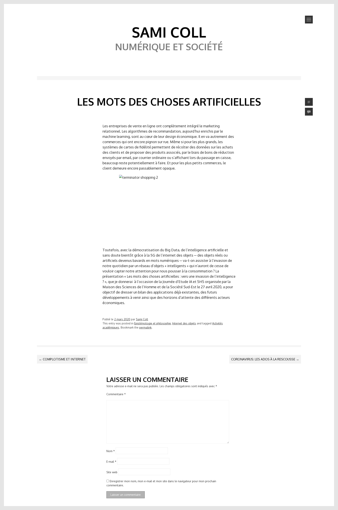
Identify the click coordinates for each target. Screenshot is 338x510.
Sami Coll (169, 32)
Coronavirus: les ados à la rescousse (265, 359)
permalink (145, 327)
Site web (111, 472)
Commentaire (116, 394)
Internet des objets (184, 323)
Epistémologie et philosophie (152, 323)
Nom (110, 451)
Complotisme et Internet (62, 359)
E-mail (111, 461)
